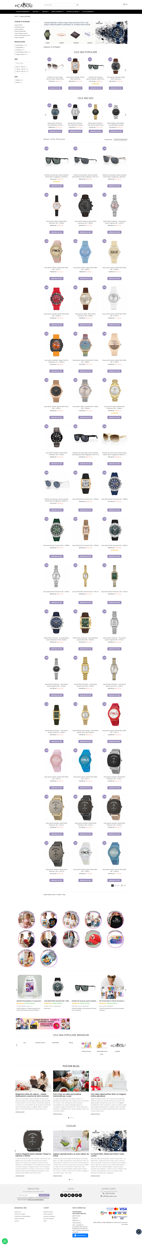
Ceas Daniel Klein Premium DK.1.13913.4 (85, 592)
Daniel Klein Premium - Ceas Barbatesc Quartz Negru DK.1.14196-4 (55, 124)
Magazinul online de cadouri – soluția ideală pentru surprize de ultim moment (32, 1095)
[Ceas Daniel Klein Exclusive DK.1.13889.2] (56, 529)
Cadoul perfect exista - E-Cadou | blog (54, 894)
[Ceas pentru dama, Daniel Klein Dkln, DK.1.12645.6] (114, 252)
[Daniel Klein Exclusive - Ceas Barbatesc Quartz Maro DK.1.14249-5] (85, 622)
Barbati (18, 80)
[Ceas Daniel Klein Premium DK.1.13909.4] (85, 483)
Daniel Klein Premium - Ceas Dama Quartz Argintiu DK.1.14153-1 (114, 639)
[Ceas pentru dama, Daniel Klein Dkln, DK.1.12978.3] (114, 344)
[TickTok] (76, 1195)
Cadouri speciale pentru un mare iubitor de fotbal (71, 1155)
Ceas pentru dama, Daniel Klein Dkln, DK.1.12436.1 (85, 870)
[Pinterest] (65, 1195)
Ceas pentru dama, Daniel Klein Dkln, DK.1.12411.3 (56, 778)
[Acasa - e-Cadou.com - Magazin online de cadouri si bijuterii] (24, 4)
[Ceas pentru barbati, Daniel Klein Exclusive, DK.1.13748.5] (75, 66)
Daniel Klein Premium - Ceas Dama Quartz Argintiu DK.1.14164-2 (56, 685)
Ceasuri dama (18, 25)
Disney (55, 1042)
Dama (18, 82)
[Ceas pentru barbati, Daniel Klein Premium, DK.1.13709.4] (56, 437)
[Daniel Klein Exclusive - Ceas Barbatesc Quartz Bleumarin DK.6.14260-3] (56, 622)
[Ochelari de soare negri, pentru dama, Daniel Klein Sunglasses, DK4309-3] (55, 66)
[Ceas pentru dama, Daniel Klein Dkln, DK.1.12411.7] (56, 252)
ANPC (45, 1221)
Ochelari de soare (19, 27)
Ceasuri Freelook (19, 37)
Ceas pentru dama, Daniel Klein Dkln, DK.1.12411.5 (85, 778)
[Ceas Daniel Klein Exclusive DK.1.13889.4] (114, 483)
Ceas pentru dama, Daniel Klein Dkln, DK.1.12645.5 (85, 268)
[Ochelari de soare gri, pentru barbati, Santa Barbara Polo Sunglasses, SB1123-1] (85, 159)
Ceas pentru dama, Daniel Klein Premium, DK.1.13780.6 (56, 222)
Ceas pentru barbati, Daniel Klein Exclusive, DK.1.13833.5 (85, 222)
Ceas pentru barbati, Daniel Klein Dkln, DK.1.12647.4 (56, 315)
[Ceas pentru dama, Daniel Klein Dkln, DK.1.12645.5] (85, 252)
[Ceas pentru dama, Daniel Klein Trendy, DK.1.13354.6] (85, 391)
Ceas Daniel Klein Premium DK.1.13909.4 (85, 499)
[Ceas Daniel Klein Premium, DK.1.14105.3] (114, 576)
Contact (16, 1221)
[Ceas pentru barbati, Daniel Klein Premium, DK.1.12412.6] (56, 854)
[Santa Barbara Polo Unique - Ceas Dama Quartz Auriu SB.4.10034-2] (85, 715)
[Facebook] (62, 1195)
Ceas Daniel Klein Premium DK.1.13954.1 (56, 592)
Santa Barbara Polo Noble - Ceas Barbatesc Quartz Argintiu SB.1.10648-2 (116, 124)
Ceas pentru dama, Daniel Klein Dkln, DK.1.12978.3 (114, 361)
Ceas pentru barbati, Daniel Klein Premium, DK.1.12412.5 (114, 824)
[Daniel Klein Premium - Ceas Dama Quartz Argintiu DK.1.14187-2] (114, 205)
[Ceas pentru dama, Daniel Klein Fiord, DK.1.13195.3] (56, 391)
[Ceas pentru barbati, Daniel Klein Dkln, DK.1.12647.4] (56, 298)
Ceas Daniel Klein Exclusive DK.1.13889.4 (114, 499)
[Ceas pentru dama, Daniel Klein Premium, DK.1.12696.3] (85, 298)
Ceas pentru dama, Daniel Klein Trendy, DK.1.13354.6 (85, 407)
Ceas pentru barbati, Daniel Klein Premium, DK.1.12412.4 (85, 824)
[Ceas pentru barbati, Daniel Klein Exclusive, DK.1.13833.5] (85, 205)
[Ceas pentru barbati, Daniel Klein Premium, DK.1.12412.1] (114, 761)
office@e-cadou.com (110, 1196)
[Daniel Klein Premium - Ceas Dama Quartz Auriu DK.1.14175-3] (95, 112)
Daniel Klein (19, 45)
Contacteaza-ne (81, 1235)
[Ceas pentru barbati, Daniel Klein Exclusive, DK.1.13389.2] (116, 66)
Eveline (117, 1051)
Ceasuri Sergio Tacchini (21, 33)
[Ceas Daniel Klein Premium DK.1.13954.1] (56, 576)
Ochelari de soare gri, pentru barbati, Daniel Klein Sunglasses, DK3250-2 (96, 78)
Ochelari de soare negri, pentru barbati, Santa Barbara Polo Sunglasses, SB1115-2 (85, 454)
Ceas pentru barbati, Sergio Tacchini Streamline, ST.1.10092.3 (56, 361)
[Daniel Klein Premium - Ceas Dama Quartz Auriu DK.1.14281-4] (114, 668)
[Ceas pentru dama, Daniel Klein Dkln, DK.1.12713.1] (114, 298)
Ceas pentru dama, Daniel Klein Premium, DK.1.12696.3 (85, 315)
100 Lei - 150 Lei (20, 69)
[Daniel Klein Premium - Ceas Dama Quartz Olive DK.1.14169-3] (56, 715)
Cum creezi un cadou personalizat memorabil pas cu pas (67, 1095)
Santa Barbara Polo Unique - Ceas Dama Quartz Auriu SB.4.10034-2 (85, 731)
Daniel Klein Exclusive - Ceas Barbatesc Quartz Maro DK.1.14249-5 (85, 639)
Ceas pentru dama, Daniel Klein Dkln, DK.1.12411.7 (56, 268)
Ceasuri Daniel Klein (20, 31)
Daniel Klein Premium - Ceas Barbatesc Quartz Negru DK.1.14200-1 (75, 124)
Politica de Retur (48, 1214)
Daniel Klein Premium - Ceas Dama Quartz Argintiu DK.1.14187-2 (114, 222)
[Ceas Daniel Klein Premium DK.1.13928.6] (85, 529)
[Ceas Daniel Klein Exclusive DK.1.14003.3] (114, 529)
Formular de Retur (48, 1218)
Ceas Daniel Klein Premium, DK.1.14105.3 (114, 592)
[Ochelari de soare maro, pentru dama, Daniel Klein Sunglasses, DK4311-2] (114, 437)
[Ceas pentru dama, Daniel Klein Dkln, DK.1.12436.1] (85, 854)
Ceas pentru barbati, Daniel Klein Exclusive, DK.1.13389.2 (116, 78)
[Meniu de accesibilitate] (139, 1231)
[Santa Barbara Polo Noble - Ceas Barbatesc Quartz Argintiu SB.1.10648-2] (116, 112)
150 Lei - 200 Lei (20, 71)
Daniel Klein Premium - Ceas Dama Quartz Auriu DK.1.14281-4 (114, 685)
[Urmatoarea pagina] (125, 885)
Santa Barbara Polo (21, 52)
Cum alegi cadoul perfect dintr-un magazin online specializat (108, 1095)
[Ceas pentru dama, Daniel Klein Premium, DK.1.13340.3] (114, 391)
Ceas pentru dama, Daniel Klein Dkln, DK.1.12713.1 (114, 315)
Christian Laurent (25, 1042)
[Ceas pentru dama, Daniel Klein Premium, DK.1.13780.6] (56, 205)
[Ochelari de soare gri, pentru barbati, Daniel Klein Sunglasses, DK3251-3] (56, 483)
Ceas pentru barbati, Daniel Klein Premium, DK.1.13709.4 (56, 454)
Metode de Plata (48, 1212)
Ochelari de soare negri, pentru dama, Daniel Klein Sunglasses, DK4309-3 (55, 78)
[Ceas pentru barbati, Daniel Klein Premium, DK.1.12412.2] (56, 807)
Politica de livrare (19, 1218)
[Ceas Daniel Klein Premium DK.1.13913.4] (85, 576)
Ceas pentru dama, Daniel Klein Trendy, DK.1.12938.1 (85, 361)
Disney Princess (71, 1051)
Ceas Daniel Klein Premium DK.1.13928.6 (85, 545)
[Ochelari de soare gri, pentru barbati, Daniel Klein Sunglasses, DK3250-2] (95, 66)
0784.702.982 (110, 1193)
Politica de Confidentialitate (36, 1199)
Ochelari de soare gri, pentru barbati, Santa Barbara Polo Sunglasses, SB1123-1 (85, 176)
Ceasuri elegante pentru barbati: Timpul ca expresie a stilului (33, 1155)
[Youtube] (69, 1195)
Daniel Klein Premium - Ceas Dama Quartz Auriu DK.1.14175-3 (96, 124)
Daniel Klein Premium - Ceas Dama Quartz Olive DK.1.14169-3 (56, 731)
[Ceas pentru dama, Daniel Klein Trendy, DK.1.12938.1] (85, 344)
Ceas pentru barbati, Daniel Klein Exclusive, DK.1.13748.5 (75, 78)
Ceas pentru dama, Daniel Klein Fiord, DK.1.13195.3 (56, 407)
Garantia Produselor (49, 1216)
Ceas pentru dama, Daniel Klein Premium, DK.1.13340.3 (114, 407)
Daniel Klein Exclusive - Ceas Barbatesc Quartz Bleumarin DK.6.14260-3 (56, 639)
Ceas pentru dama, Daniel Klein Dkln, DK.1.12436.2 (114, 870)
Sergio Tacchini (20, 54)
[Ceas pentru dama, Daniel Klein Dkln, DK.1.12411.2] (114, 715)
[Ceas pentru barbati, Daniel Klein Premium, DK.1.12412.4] (85, 807)
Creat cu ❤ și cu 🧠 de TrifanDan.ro (103, 1222)
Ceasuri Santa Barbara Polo (22, 35)
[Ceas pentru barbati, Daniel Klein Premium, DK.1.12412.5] (114, 807)
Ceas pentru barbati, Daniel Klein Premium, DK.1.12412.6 (56, 870)
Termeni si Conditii (19, 1214)
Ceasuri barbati (18, 29)
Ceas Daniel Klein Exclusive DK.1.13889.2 (56, 545)
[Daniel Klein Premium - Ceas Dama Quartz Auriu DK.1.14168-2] (85, 668)
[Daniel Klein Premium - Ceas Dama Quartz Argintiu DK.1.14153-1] (114, 622)
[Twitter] (73, 1195)
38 (122, 885)
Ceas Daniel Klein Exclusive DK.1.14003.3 (114, 545)
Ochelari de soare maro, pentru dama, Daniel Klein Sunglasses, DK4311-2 (114, 454)
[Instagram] (80, 1195)
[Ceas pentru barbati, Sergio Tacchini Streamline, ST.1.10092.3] (56, 344)
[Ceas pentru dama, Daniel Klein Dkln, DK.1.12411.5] (85, 761)
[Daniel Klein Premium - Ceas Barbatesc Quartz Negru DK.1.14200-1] (75, 112)
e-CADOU (102, 1051)
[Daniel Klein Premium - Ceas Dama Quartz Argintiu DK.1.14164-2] (56, 668)
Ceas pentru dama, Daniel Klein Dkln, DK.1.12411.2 (114, 731)
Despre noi (17, 1212)
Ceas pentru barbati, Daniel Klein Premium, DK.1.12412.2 (56, 824)
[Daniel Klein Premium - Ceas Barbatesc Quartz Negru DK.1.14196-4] (55, 112)
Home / (17, 16)
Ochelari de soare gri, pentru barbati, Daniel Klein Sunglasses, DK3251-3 (56, 500)
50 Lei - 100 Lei (20, 67)
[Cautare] (77, 4)
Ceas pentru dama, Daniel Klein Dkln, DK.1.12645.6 (114, 268)
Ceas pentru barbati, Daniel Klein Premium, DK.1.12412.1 (114, 778)
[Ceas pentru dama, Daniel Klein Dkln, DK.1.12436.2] (114, 854)
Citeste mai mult (19, 1112)
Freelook (18, 50)
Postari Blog (71, 1066)
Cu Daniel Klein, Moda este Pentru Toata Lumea (107, 1155)
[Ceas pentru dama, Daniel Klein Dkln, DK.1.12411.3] (56, 761)
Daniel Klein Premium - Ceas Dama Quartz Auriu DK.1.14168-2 (85, 685)
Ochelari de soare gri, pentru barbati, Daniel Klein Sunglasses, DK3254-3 (114, 176)
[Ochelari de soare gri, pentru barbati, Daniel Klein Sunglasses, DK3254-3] (114, 159)
